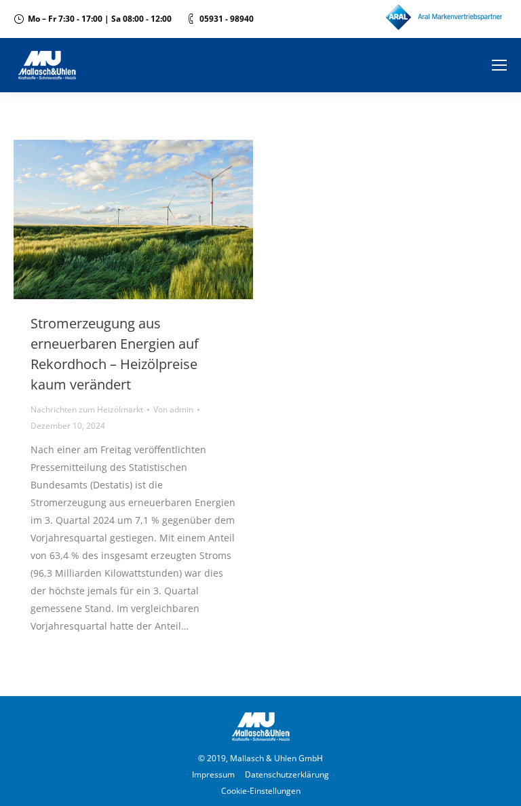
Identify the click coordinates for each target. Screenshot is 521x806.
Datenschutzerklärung (287, 774)
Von (173, 409)
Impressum (213, 774)
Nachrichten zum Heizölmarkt (87, 409)
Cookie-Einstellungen (261, 791)
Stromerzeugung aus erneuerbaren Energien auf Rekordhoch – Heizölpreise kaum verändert (115, 354)
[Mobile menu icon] (499, 65)
